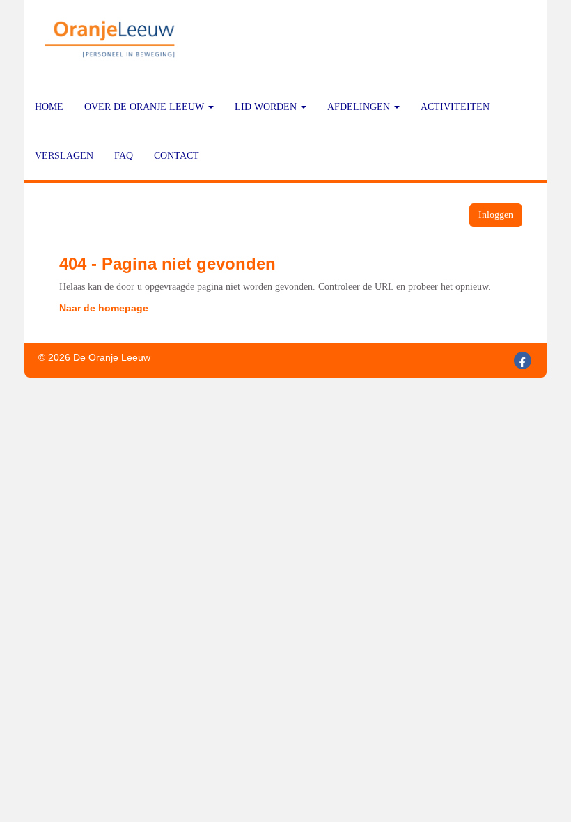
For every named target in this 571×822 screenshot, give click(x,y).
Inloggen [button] (495, 215)
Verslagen (64, 155)
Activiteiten (455, 107)
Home (49, 107)
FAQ (123, 155)
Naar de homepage (103, 307)
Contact (176, 155)
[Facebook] (523, 362)
